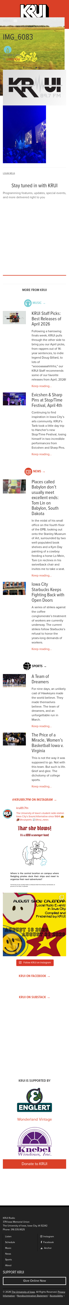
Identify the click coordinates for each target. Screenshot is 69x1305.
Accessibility (56, 1295)
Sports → (39, 666)
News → (39, 471)
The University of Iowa (23, 1292)
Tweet (41, 67)
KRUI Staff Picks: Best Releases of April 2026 (46, 318)
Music (8, 1248)
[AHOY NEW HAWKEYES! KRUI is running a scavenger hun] (34, 858)
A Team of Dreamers (40, 679)
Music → (39, 303)
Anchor (48, 1248)
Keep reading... (42, 386)
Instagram (48, 1236)
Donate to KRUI (34, 1164)
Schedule (10, 1242)
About (8, 1265)
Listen (8, 1236)
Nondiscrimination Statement (32, 1295)
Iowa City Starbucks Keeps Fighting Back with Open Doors (48, 592)
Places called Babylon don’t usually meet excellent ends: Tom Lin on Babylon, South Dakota (45, 498)
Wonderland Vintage (34, 1119)
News (8, 1253)
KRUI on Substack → (34, 997)
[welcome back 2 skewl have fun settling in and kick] (34, 924)
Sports (8, 1259)
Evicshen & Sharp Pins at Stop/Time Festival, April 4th (47, 400)
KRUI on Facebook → (34, 976)
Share (28, 67)
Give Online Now (34, 1281)
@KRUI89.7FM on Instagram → (34, 800)
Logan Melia (13, 59)
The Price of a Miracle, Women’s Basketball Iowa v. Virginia (48, 743)
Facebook (48, 1242)
